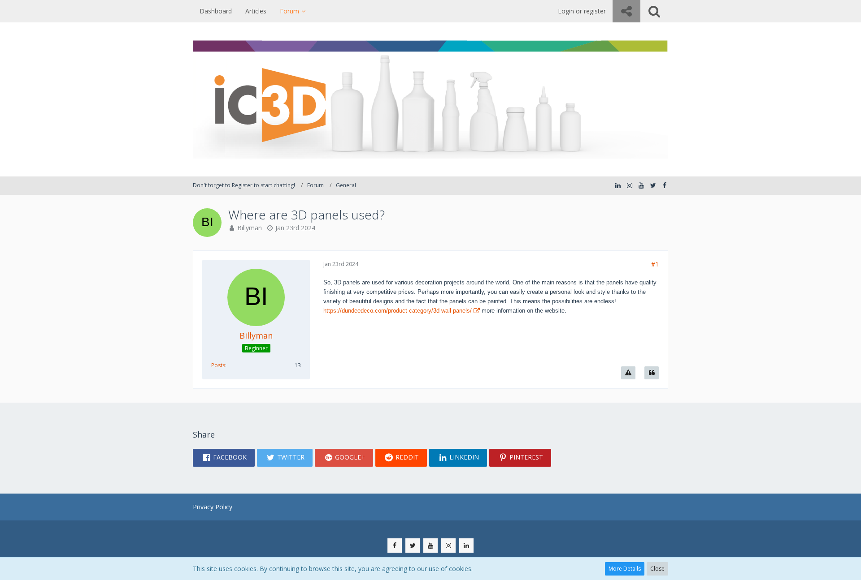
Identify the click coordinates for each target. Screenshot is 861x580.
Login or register (582, 11)
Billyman (249, 227)
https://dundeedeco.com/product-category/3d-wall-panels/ (397, 310)
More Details (625, 568)
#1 (655, 264)
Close (657, 568)
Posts (218, 365)
